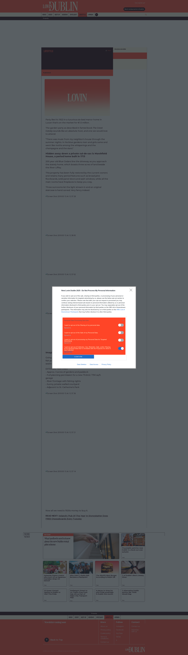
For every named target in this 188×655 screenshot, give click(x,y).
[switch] (121, 325)
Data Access (94, 364)
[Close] (132, 291)
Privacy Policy (106, 364)
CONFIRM (78, 357)
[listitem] (94, 320)
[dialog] (94, 327)
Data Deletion (81, 364)
